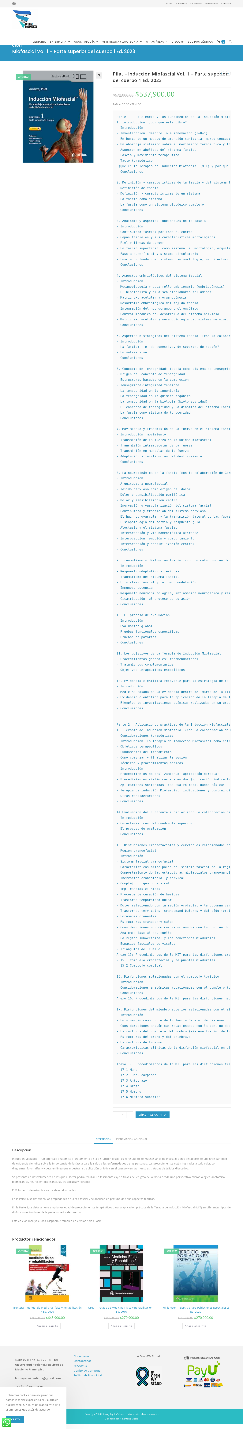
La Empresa (180, 3)
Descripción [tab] (103, 1139)
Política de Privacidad (88, 1375)
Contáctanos (82, 1361)
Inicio (169, 3)
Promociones (212, 3)
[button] (99, 75)
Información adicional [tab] (132, 1139)
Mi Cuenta (80, 1366)
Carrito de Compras (87, 1371)
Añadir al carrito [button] (47, 1325)
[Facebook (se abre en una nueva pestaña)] (14, 4)
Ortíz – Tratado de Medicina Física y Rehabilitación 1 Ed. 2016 (121, 1309)
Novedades (196, 3)
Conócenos (81, 1356)
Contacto (226, 3)
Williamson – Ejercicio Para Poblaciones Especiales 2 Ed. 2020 (196, 1309)
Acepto (14, 1419)
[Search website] (230, 42)
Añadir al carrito (152, 1114)
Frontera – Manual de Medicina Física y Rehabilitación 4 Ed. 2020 (47, 1309)
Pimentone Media (129, 1418)
